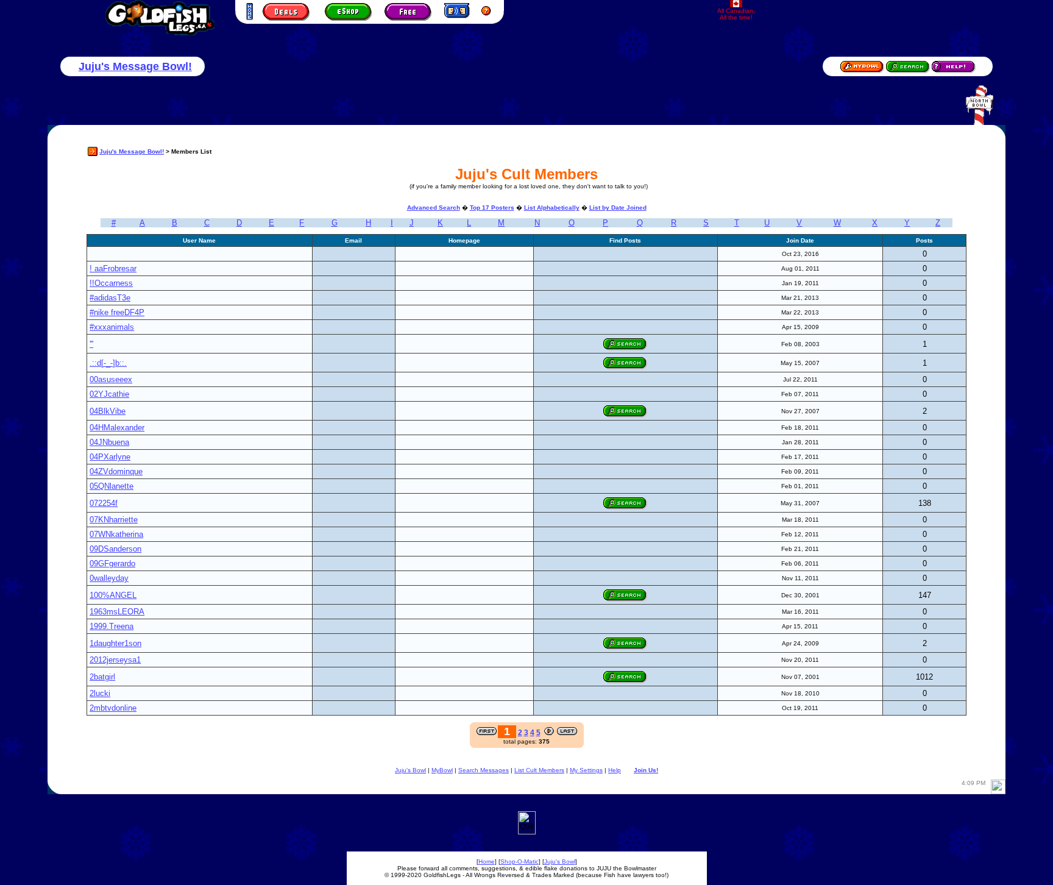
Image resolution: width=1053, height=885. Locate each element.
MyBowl (442, 770)
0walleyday (109, 578)
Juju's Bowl (410, 770)
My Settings (586, 770)
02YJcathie (109, 394)
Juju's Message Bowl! (135, 66)
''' (91, 344)
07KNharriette (114, 519)
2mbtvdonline (113, 708)
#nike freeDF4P (117, 312)
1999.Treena (111, 626)
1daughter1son (115, 643)
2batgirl (102, 676)
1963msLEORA (117, 611)
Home (486, 861)
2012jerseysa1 (115, 659)
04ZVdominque (116, 471)
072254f (104, 503)
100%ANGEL (113, 595)
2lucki (100, 693)
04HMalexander (117, 427)
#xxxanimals (112, 327)
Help (614, 770)
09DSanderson (115, 548)
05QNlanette (111, 486)
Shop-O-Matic (519, 861)
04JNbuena (109, 442)
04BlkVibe (108, 411)
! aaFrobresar (113, 268)
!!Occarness (111, 283)
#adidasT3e (110, 297)
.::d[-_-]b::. (108, 363)
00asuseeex (111, 379)
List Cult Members (539, 770)
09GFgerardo (112, 563)
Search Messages (483, 770)
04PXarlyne (110, 456)
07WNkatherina (116, 534)
